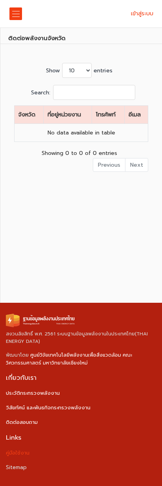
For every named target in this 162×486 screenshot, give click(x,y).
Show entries (79, 70)
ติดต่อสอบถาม (22, 422)
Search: (41, 92)
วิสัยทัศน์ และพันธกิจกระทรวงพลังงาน (48, 407)
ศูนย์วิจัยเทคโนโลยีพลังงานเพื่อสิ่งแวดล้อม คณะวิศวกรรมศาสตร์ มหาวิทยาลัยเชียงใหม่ (69, 359)
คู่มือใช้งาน (17, 453)
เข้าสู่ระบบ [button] (142, 13)
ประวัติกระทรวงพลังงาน (33, 393)
